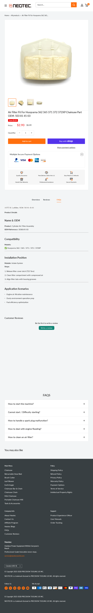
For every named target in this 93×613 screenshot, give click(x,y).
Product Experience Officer (61, 515)
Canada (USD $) (11, 566)
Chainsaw (8, 470)
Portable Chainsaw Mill (14, 499)
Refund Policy (55, 474)
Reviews (46, 200)
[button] (46, 154)
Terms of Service (57, 488)
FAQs (59, 200)
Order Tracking (56, 523)
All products (15, 15)
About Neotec (10, 515)
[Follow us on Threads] (14, 588)
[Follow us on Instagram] (19, 588)
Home (7, 15)
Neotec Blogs (10, 526)
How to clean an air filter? (20, 437)
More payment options (66, 147)
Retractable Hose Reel (13, 474)
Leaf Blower (9, 481)
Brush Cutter (10, 477)
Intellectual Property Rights (61, 492)
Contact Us (9, 519)
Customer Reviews (12, 534)
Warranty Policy (56, 481)
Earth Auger (9, 485)
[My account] (82, 5)
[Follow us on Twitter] (10, 588)
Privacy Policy (56, 477)
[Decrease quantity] (19, 132)
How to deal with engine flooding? (24, 429)
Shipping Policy (56, 470)
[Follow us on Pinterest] (23, 588)
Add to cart (26, 141)
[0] (86, 5)
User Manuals (55, 519)
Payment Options (57, 485)
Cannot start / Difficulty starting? (24, 412)
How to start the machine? (21, 404)
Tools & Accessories (12, 503)
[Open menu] (6, 5)
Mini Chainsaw (10, 496)
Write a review (46, 328)
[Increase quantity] (31, 132)
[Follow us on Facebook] (6, 588)
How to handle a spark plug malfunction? (28, 420)
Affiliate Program (11, 523)
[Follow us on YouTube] (27, 588)
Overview (36, 200)
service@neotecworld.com (14, 556)
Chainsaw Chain (11, 492)
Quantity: (12, 133)
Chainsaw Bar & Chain (13, 488)
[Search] (74, 4)
